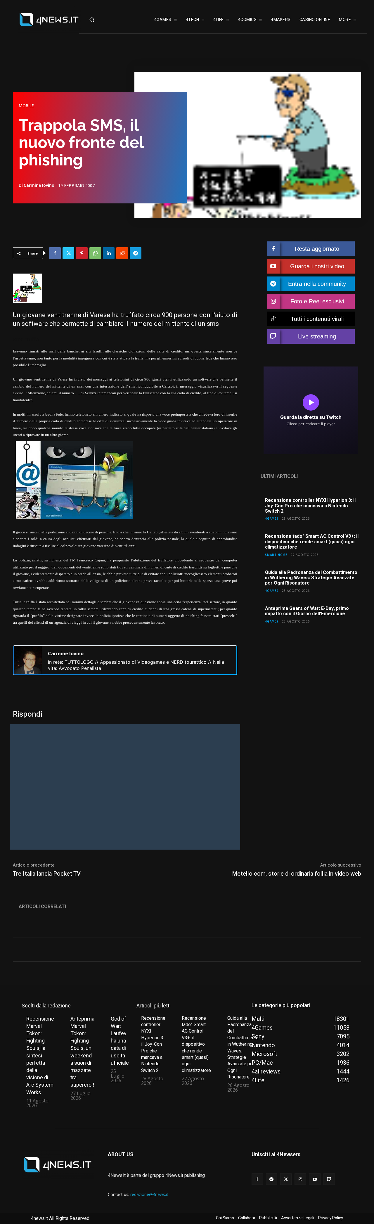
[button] (100, 19)
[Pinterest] (82, 253)
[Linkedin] (109, 253)
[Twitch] (329, 1179)
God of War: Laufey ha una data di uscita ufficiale (120, 1041)
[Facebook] (55, 253)
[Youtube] (314, 1179)
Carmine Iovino (39, 185)
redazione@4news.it (149, 1194)
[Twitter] (68, 253)
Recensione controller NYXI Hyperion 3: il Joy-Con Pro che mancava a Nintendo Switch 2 (310, 506)
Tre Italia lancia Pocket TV (47, 873)
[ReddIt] (122, 253)
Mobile (26, 106)
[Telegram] (135, 253)
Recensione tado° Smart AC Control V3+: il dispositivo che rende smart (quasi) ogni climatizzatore (312, 542)
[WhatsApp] (95, 253)
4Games (271, 518)
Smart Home (276, 554)
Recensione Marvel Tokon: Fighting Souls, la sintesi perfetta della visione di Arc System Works (40, 1055)
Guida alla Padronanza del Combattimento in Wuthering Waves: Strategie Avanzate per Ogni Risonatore (311, 578)
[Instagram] (300, 1179)
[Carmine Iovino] (28, 660)
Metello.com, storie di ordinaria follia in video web (296, 873)
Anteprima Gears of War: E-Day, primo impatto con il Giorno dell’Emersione (307, 611)
